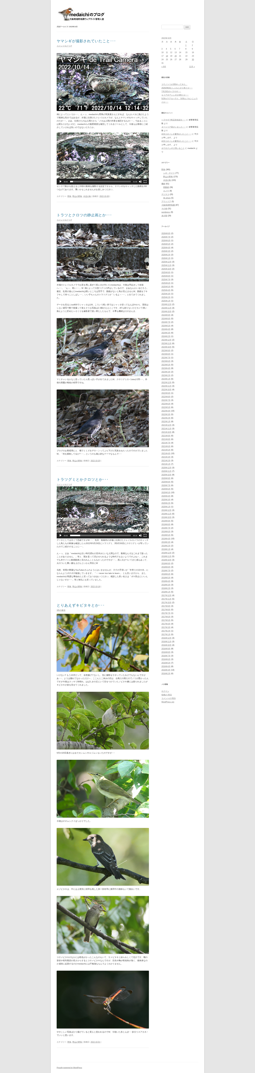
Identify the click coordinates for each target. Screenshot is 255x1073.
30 (193, 59)
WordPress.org (167, 702)
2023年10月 (166, 347)
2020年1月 (165, 507)
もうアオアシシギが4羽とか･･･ (175, 95)
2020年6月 (165, 489)
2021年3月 (165, 457)
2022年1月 (165, 421)
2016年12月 (166, 638)
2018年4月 (165, 581)
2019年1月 (165, 549)
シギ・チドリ (169, 173)
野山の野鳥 (77, 196)
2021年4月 (165, 453)
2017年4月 (165, 624)
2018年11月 (166, 556)
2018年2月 (165, 588)
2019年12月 (166, 510)
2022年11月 (166, 386)
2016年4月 (165, 666)
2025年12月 (166, 262)
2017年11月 (166, 599)
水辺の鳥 (87, 196)
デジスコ (165, 194)
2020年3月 (165, 499)
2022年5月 (165, 407)
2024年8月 (165, 318)
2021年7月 (165, 443)
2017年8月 (165, 610)
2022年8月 (165, 397)
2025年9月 (165, 272)
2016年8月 (165, 652)
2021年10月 (166, 432)
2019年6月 (165, 531)
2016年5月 (165, 663)
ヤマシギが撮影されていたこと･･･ (86, 41)
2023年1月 (165, 379)
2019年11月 (166, 514)
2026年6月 (165, 240)
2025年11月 (166, 265)
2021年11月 (166, 429)
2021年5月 (165, 450)
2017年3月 (165, 627)
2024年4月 (165, 329)
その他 (164, 208)
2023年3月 (165, 372)
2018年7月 (165, 570)
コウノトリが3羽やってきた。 (174, 84)
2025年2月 (165, 297)
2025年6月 (165, 283)
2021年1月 (165, 464)
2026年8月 (165, 233)
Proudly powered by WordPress (69, 1068)
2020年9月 (165, 478)
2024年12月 (166, 304)
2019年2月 (165, 546)
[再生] (60, 181)
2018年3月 (165, 585)
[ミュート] (140, 181)
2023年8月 (165, 354)
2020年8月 (165, 482)
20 (176, 56)
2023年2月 (165, 375)
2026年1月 (165, 258)
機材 (163, 184)
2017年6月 (165, 617)
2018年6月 (165, 574)
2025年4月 (165, 290)
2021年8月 (165, 439)
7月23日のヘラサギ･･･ (171, 91)
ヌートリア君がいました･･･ (173, 127)
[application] (103, 158)
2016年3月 (165, 670)
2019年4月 (165, 539)
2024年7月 (165, 322)
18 (167, 56)
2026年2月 (165, 255)
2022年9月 (165, 393)
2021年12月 (166, 425)
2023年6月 (165, 361)
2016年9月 (165, 649)
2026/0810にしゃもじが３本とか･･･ (177, 88)
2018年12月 (166, 553)
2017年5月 (165, 620)
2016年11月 (166, 641)
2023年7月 (165, 358)
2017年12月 (166, 595)
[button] (103, 158)
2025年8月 (165, 276)
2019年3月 (165, 542)
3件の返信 (61, 610)
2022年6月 (165, 404)
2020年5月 (165, 492)
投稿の (166, 695)
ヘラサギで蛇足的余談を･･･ (173, 120)
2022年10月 (166, 389)
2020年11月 (166, 471)
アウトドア (166, 201)
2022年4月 (165, 411)
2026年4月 (165, 248)
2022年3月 (165, 414)
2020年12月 (166, 468)
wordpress (165, 212)
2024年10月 (166, 311)
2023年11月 (166, 343)
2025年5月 (165, 287)
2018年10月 (166, 560)
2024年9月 (165, 315)
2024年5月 (165, 326)
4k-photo (167, 198)
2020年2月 (165, 503)
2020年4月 (165, 496)
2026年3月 (165, 251)
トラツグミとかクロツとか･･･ (82, 479)
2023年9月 (165, 350)
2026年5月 (165, 244)
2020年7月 (165, 485)
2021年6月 (165, 446)
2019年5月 (165, 535)
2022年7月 (165, 400)
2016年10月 (166, 645)
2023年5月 (165, 365)
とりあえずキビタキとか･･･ (81, 605)
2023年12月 (166, 340)
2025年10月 (166, 269)
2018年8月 (165, 567)
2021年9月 (165, 436)
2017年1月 (165, 634)
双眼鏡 (166, 187)
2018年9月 (165, 563)
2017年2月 (165, 631)
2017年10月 (166, 602)
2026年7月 (165, 237)
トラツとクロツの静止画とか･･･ (84, 215)
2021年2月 (165, 460)
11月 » (192, 67)
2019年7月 (165, 528)
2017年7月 (165, 613)
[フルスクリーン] (145, 181)
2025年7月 (165, 279)
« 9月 (163, 67)
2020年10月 (166, 475)
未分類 (164, 216)
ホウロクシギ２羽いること (172, 148)
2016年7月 (165, 656)
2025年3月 (165, 294)
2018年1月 (165, 592)
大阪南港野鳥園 (168, 205)
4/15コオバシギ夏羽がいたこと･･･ (176, 134)
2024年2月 (165, 336)
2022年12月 (166, 382)
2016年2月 (165, 673)
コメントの (168, 698)
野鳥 (69, 196)
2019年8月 (165, 524)
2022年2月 (165, 418)
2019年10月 (166, 517)
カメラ (166, 191)
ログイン (165, 691)
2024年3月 (165, 333)
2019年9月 (165, 521)
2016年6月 (165, 659)
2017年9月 (165, 606)
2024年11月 (166, 308)
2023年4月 (165, 368)
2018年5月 (165, 578)
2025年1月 (165, 301)
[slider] (100, 181)
